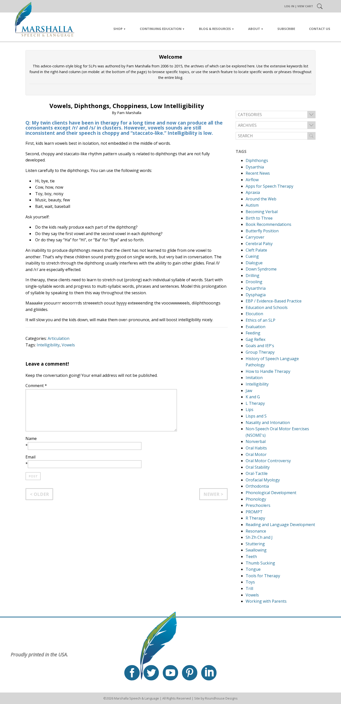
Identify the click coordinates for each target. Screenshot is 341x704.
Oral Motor (256, 454)
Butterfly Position (262, 231)
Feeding (253, 333)
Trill (249, 588)
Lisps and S (256, 416)
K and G (253, 397)
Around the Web (261, 199)
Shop (118, 28)
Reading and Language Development (280, 524)
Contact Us (319, 28)
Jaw (249, 390)
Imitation (254, 377)
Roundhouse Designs (221, 698)
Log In (289, 6)
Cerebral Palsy (259, 243)
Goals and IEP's (260, 345)
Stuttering (255, 544)
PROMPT (254, 512)
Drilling (252, 275)
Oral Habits (256, 448)
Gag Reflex (255, 339)
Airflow (252, 179)
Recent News (258, 173)
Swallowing (256, 550)
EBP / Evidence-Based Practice (274, 301)
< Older (39, 494)
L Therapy (255, 403)
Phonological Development (271, 492)
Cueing (252, 256)
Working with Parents (266, 601)
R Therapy (255, 518)
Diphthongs (257, 160)
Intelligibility (48, 345)
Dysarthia (255, 167)
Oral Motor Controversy (268, 460)
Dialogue (254, 263)
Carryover (255, 237)
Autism (252, 205)
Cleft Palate (256, 250)
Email (30, 457)
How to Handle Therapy (268, 371)
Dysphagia (256, 294)
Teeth (251, 556)
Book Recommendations (268, 224)
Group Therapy (260, 352)
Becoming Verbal (262, 211)
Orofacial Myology (263, 480)
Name (31, 438)
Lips (249, 409)
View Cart (305, 6)
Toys (250, 582)
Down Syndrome (261, 269)
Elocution (254, 313)
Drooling (254, 281)
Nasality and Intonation (268, 422)
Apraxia (253, 192)
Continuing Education (160, 28)
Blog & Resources (215, 28)
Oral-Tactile (257, 473)
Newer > (213, 494)
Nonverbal (256, 441)
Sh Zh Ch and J (259, 537)
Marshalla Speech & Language (136, 698)
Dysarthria (256, 288)
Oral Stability (258, 467)
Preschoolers (258, 505)
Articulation (58, 338)
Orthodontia (257, 486)
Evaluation (255, 326)
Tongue (253, 569)
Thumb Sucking (260, 563)
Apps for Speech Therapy (269, 186)
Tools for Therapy (263, 575)
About (254, 28)
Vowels (68, 345)
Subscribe (286, 28)
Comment (36, 385)
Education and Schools (267, 307)
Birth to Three (259, 218)
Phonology (256, 499)
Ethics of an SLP (260, 320)
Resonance (256, 531)
